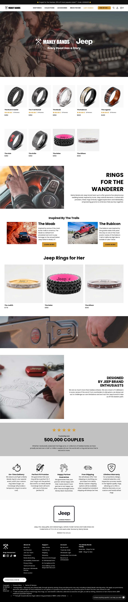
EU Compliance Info (48, 563)
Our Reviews (28, 550)
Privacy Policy (28, 563)
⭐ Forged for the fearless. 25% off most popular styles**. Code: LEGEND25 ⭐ (64, 2)
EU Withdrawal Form (48, 560)
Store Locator (28, 573)
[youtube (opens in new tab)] (15, 556)
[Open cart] (121, 8)
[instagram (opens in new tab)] (8, 556)
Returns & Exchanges (49, 558)
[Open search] (114, 8)
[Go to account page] (117, 8)
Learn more (49, 244)
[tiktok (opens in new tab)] (11, 556)
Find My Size (104, 8)
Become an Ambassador (64, 559)
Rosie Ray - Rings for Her (87, 549)
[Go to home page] (12, 546)
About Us (26, 547)
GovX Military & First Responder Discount (48, 567)
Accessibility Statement (31, 560)
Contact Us (45, 550)
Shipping (45, 553)
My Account (64, 547)
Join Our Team (28, 553)
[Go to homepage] (13, 8)
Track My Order (65, 550)
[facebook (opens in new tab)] (4, 556)
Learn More (110, 244)
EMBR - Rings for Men (85, 552)
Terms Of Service (29, 566)
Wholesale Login (65, 553)
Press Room (27, 555)
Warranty (45, 555)
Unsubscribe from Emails (68, 555)
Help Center (46, 547)
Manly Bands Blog (29, 558)
